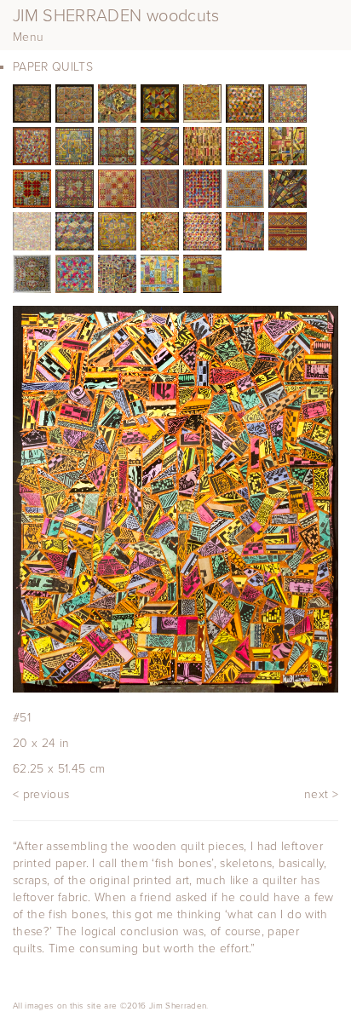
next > (321, 794)
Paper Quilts (53, 67)
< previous (41, 794)
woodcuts (116, 16)
